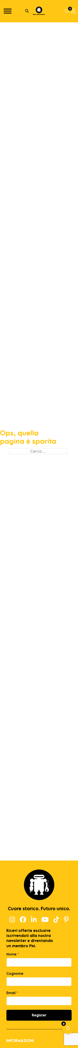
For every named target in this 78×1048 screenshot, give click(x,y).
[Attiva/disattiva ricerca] (27, 11)
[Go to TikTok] (56, 919)
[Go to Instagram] (12, 919)
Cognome (14, 973)
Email (12, 993)
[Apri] (8, 11)
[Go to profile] (73, 11)
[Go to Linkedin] (34, 919)
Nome (12, 954)
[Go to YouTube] (45, 919)
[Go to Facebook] (23, 919)
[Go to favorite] (67, 11)
